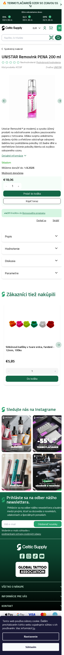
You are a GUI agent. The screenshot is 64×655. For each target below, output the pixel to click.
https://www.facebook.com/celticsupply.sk (22, 556)
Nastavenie (31, 636)
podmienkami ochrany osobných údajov (21, 534)
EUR (35, 28)
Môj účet (45, 28)
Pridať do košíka (32, 194)
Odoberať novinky (47, 524)
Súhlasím (30, 647)
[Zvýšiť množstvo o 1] (18, 186)
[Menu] (59, 28)
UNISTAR (58, 67)
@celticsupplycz (35, 556)
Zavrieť (25, 220)
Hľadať (58, 37)
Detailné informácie (12, 156)
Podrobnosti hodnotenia (48, 62)
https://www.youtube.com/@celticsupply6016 (41, 556)
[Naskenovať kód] (51, 37)
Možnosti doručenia (12, 173)
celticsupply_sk (28, 556)
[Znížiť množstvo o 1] (6, 186)
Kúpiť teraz (32, 201)
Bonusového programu (33, 213)
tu (33, 628)
